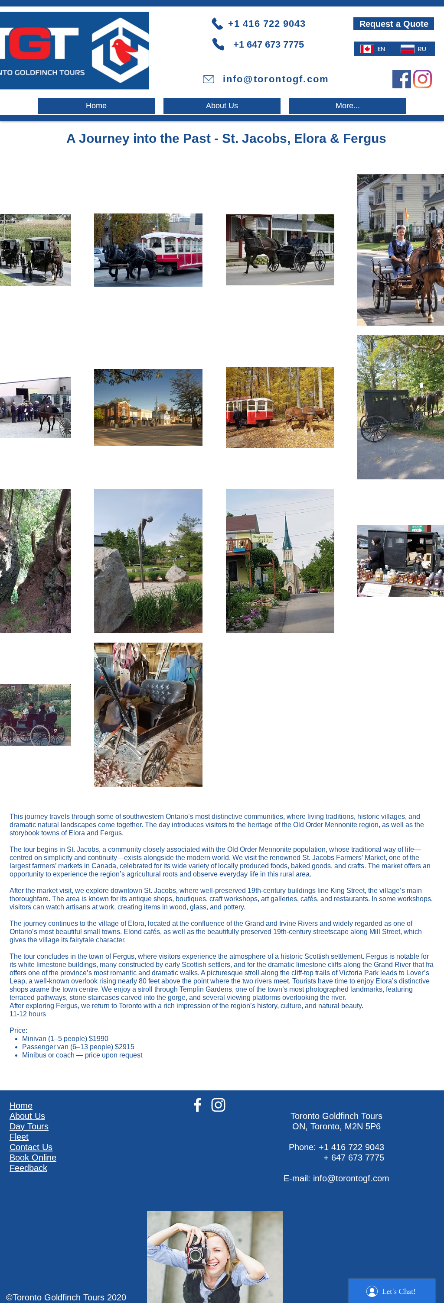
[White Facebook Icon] (197, 1105)
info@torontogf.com (351, 1178)
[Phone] (218, 44)
